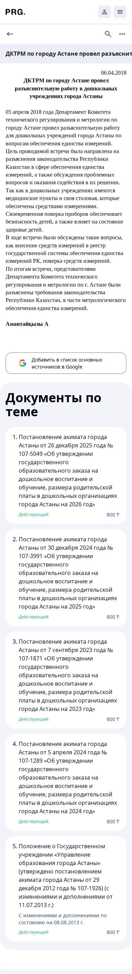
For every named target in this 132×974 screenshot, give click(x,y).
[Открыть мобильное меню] (120, 12)
